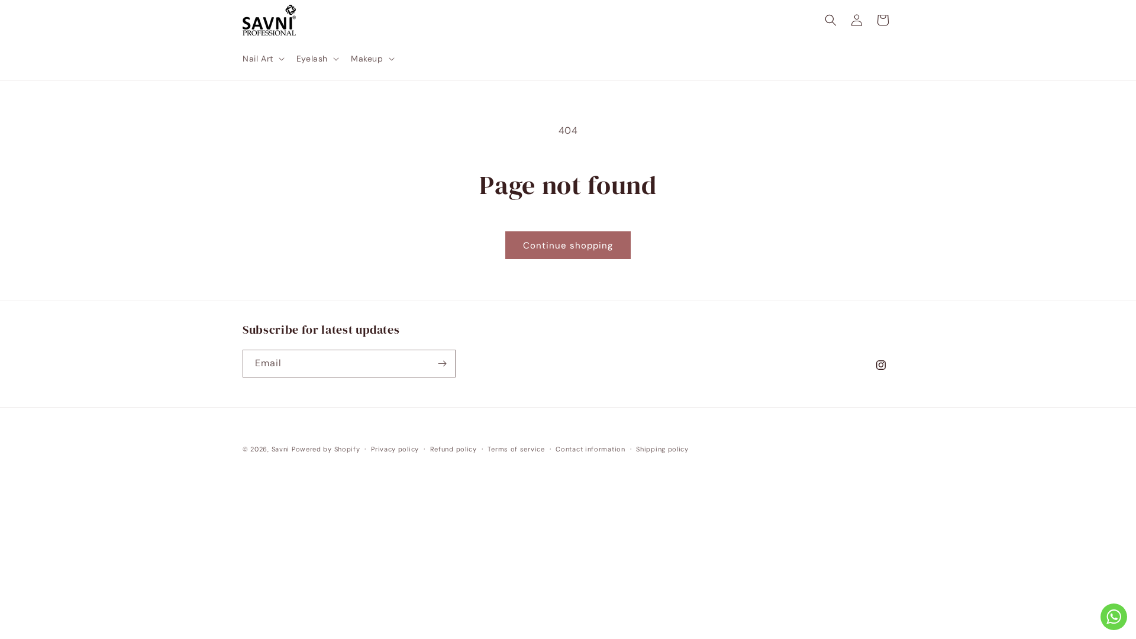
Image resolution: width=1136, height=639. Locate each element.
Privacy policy (395, 449)
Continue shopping (568, 245)
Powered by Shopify (326, 449)
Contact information (590, 449)
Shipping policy (662, 449)
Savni (281, 449)
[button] (262, 58)
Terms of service (516, 449)
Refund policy (453, 449)
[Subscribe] (442, 363)
